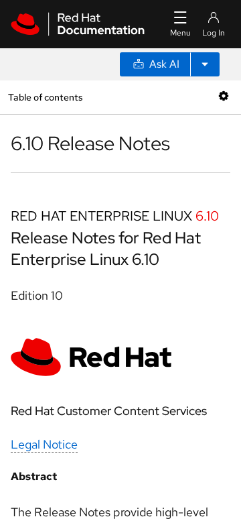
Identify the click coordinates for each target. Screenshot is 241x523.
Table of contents (45, 97)
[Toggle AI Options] (205, 64)
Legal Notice (44, 444)
